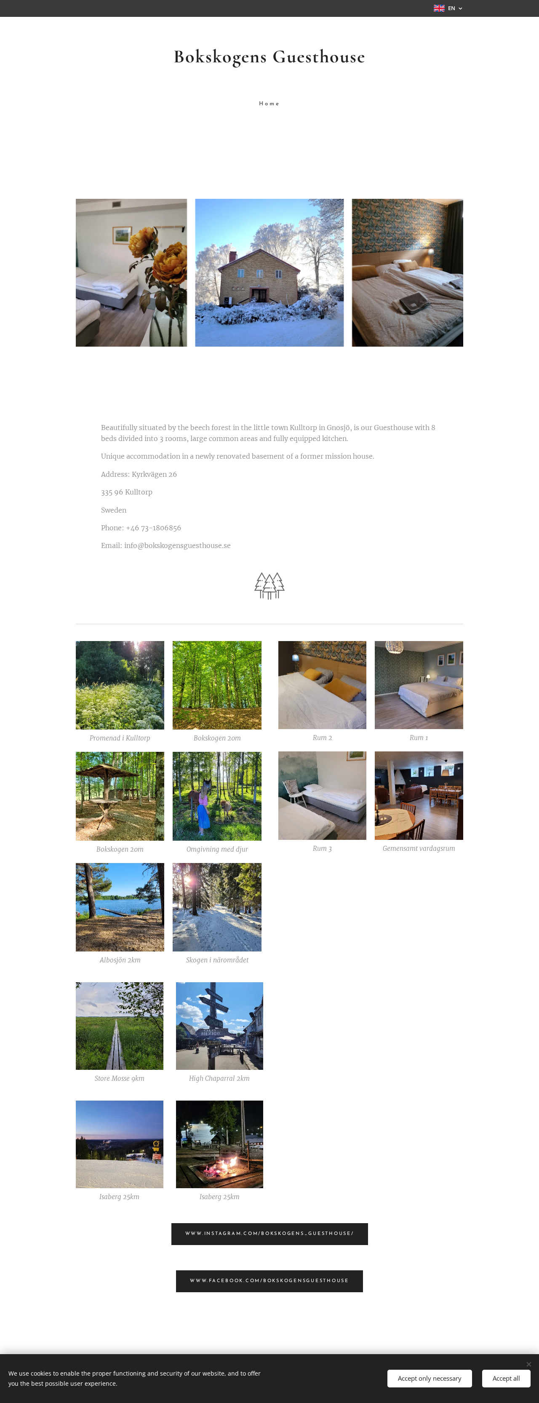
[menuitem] (269, 104)
